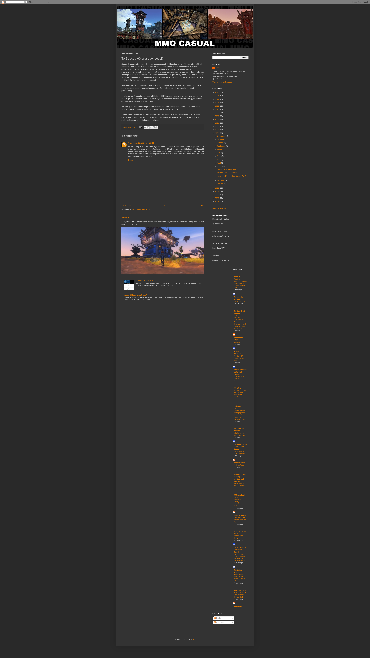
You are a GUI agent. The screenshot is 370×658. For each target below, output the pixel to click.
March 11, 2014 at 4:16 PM (143, 143)
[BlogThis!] (148, 127)
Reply (130, 160)
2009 (217, 201)
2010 (217, 198)
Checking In (238, 342)
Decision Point (239, 465)
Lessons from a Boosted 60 (227, 169)
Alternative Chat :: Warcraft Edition (240, 372)
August (220, 150)
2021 (217, 109)
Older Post (199, 205)
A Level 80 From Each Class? (135, 295)
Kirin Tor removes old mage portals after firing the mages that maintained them (240, 415)
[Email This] (145, 127)
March (219, 166)
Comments (220, 623)
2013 (217, 188)
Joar (217, 68)
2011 (217, 195)
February (221, 180)
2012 (217, 191)
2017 (217, 123)
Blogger (196, 639)
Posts (218, 618)
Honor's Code (239, 463)
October (220, 143)
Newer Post (126, 205)
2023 (217, 103)
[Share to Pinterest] (156, 127)
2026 (217, 92)
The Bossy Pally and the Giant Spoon (240, 446)
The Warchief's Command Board (240, 549)
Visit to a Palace (239, 301)
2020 (217, 113)
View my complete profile (222, 82)
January (220, 184)
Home (163, 205)
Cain (130, 143)
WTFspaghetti (239, 495)
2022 (217, 106)
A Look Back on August (144, 281)
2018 (217, 119)
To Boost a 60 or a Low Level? (228, 173)
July (219, 153)
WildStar (125, 217)
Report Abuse (219, 209)
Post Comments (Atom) (141, 209)
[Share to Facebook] (153, 127)
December (221, 136)
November (221, 139)
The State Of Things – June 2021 (239, 358)
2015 (217, 130)
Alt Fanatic (238, 606)
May (219, 160)
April (219, 163)
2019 (217, 116)
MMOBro (237, 388)
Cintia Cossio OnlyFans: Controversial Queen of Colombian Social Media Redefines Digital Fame (240, 322)
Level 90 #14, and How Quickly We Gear (233, 176)
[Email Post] (141, 127)
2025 (217, 96)
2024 (217, 99)
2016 (217, 126)
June (219, 156)
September (221, 146)
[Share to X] (150, 127)
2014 (217, 133)
